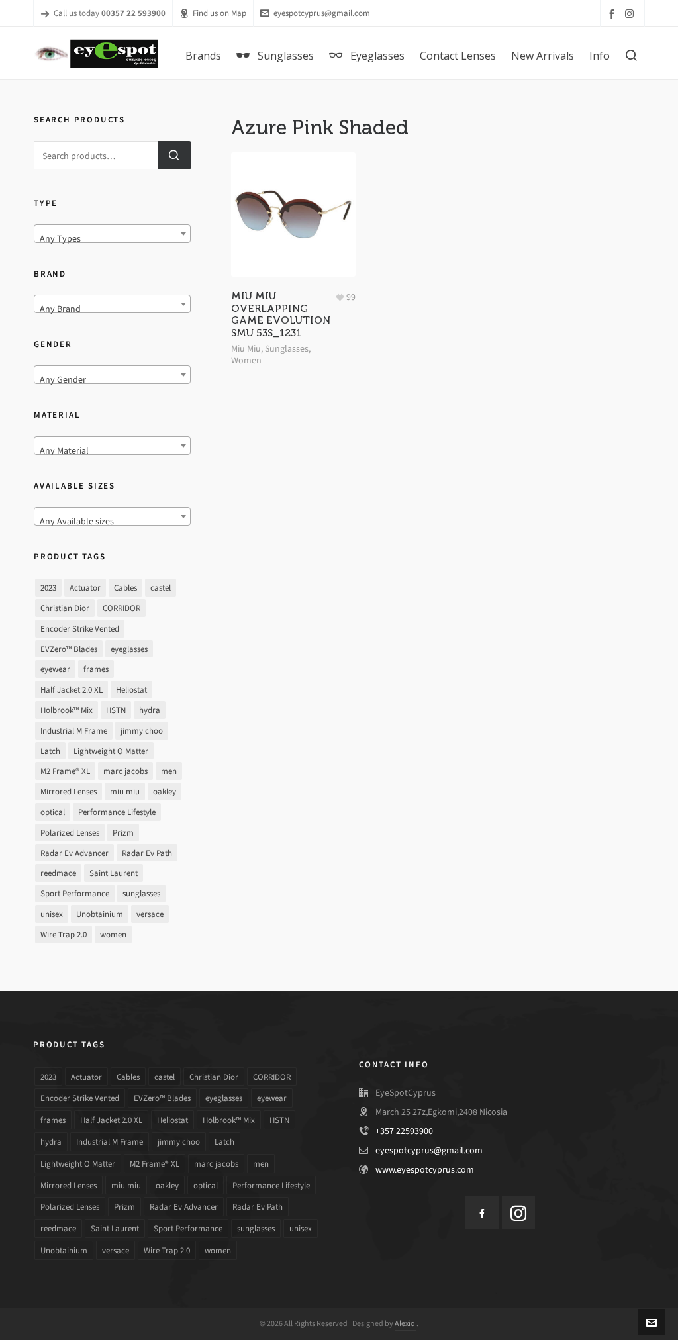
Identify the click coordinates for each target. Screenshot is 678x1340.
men (169, 771)
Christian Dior (64, 608)
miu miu (125, 791)
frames (96, 669)
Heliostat (131, 689)
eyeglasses (129, 649)
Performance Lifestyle (117, 812)
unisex (51, 914)
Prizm (123, 832)
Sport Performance (74, 893)
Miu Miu (246, 348)
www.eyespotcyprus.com (424, 1169)
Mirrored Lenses (68, 791)
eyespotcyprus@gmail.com (321, 13)
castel (160, 587)
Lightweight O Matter (110, 751)
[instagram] (631, 13)
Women (246, 360)
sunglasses (141, 893)
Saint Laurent (113, 873)
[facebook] (613, 14)
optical (52, 812)
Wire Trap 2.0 (63, 934)
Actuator (85, 587)
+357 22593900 (404, 1131)
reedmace (58, 873)
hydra (149, 710)
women (113, 934)
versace (150, 914)
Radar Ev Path (147, 853)
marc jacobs (125, 771)
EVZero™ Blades (68, 649)
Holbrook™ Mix (66, 710)
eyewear (55, 669)
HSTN (116, 710)
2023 (48, 587)
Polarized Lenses (69, 832)
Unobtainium (99, 914)
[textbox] (112, 239)
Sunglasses (287, 348)
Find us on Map (219, 13)
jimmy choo (142, 730)
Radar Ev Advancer (74, 853)
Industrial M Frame (73, 730)
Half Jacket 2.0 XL (71, 689)
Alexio (405, 1323)
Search (174, 155)
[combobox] (112, 233)
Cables (125, 587)
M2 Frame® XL (65, 771)
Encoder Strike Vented (79, 628)
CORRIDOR (121, 608)
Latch (50, 751)
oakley (164, 791)
